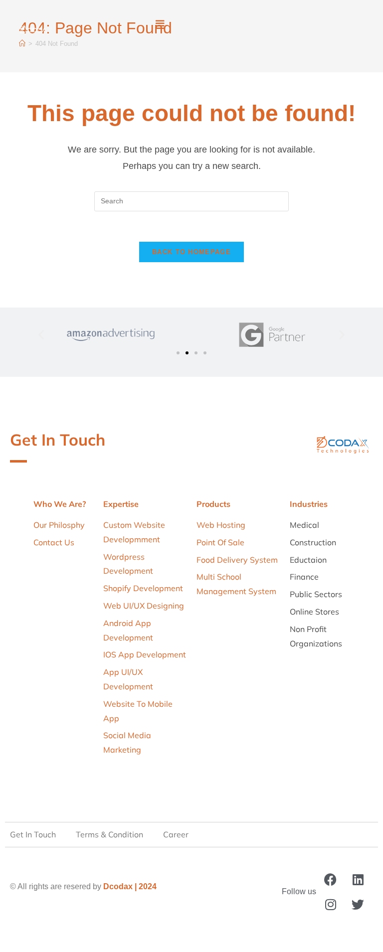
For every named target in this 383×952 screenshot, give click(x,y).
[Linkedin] (358, 879)
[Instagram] (330, 904)
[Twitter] (358, 904)
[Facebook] (330, 879)
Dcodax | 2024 (130, 886)
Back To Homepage (191, 252)
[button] (160, 25)
